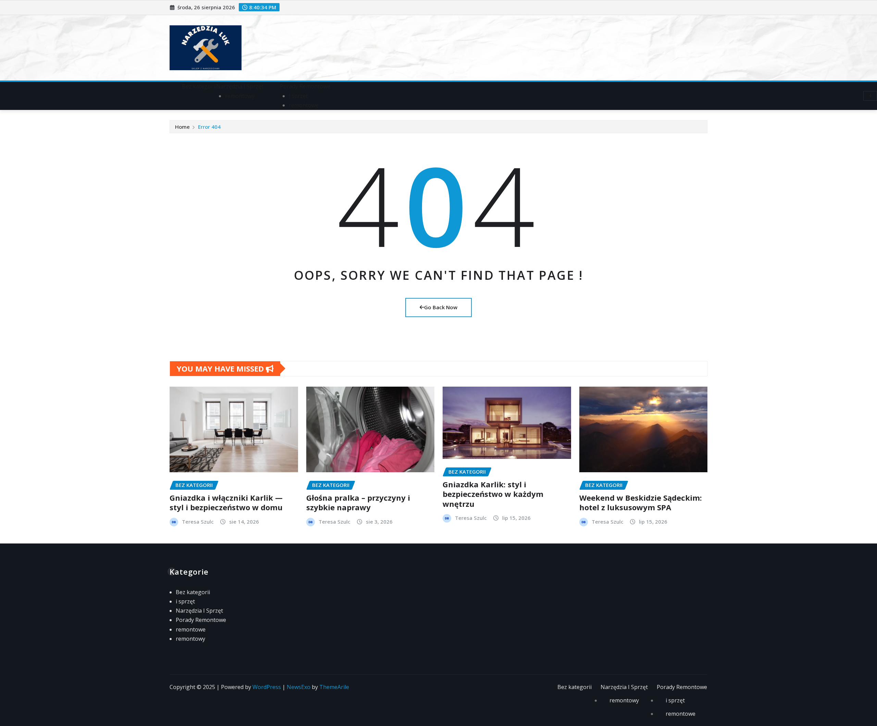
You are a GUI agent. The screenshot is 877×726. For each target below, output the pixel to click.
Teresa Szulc (198, 521)
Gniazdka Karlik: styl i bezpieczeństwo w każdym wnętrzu (493, 494)
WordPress (266, 687)
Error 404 (209, 126)
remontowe (304, 105)
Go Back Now (440, 307)
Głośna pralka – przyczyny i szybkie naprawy (358, 502)
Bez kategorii (199, 86)
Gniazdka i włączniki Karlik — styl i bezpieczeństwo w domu (226, 502)
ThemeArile (334, 687)
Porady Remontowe (305, 86)
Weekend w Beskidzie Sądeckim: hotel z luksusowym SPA (640, 502)
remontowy (240, 96)
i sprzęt (298, 96)
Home (182, 126)
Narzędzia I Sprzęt (239, 86)
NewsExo (298, 687)
